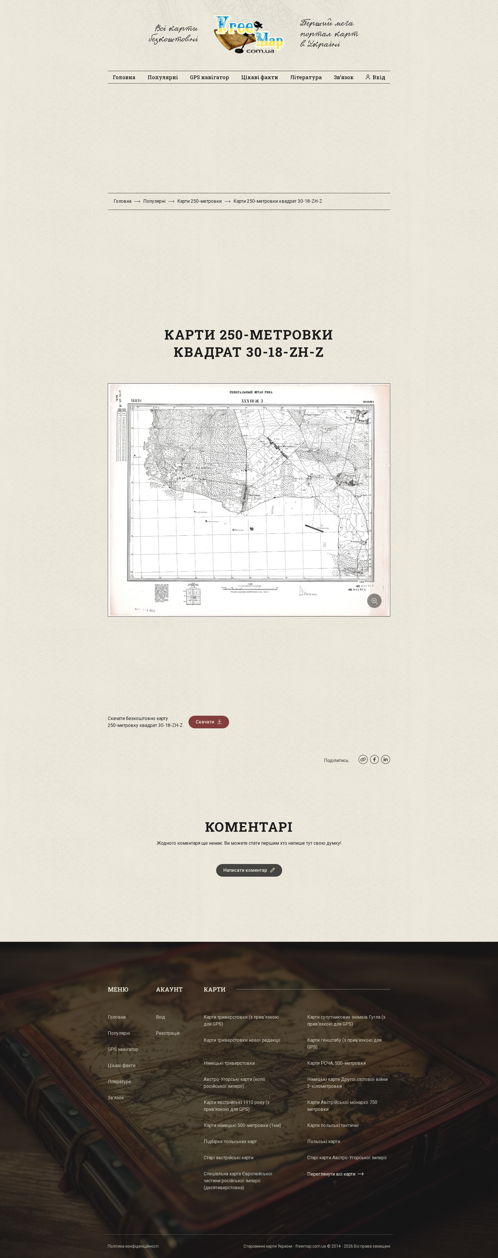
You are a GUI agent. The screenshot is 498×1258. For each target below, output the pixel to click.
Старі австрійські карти (228, 1157)
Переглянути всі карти (331, 1174)
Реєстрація (168, 1033)
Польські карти (323, 1141)
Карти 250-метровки (199, 201)
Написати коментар (245, 870)
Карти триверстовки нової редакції (242, 1040)
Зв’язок (344, 77)
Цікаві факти (259, 77)
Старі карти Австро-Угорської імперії (347, 1157)
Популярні (163, 77)
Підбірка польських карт (230, 1141)
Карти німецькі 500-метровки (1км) (242, 1125)
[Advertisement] (249, 141)
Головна (124, 77)
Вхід (379, 77)
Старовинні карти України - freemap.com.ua (285, 1246)
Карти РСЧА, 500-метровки (336, 1063)
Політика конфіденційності (133, 1246)
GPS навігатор (209, 77)
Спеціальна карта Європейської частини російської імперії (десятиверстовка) (238, 1180)
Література (306, 77)
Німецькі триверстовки (229, 1063)
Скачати (205, 722)
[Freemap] (249, 34)
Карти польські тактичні (333, 1125)
